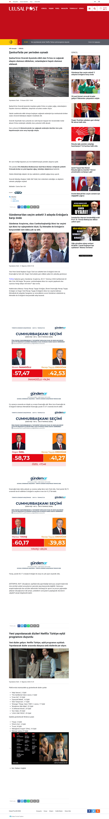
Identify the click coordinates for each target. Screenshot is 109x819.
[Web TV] (95, 1)
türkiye (14, 199)
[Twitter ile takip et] (93, 811)
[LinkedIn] (25, 207)
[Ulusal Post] (23, 8)
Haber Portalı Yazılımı (17, 816)
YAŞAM (51, 8)
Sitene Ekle (37, 1)
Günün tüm (94, 42)
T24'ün (11, 279)
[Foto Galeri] (99, 1)
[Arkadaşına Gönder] (31, 207)
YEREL (57, 8)
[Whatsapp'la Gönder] (28, 207)
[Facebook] (19, 207)
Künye (45, 811)
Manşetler (15, 1)
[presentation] (15, 42)
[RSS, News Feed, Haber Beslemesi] (98, 811)
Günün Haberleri (24, 1)
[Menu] (89, 8)
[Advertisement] (54, 26)
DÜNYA (81, 8)
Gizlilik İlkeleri (59, 811)
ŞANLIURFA (15, 201)
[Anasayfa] (10, 1)
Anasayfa (39, 811)
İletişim (51, 811)
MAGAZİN (64, 8)
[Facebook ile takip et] (89, 811)
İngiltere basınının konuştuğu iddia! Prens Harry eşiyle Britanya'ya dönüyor (52, 42)
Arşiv (31, 1)
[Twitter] (22, 207)
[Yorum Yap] (37, 207)
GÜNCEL (44, 8)
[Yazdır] (34, 207)
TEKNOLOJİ (73, 8)
